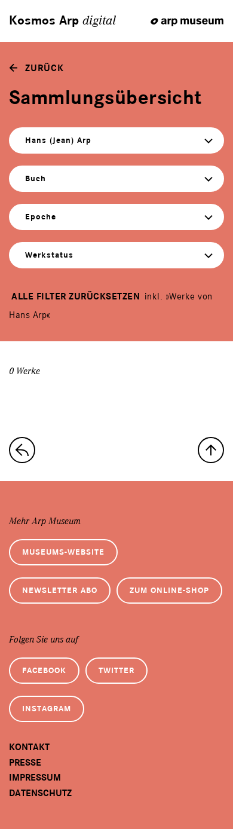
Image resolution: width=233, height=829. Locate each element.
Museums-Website (63, 552)
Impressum (35, 777)
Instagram (46, 708)
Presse (25, 762)
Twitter (116, 670)
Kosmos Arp (62, 20)
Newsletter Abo (59, 590)
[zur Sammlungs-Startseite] (22, 450)
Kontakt (29, 747)
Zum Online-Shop (169, 590)
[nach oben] (211, 450)
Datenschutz (40, 793)
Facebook (44, 670)
